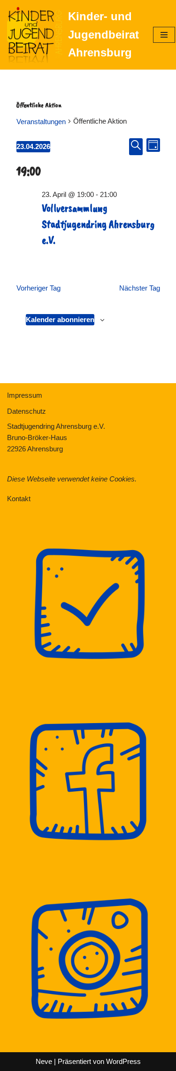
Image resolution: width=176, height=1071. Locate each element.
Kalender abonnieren (60, 319)
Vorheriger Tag (38, 288)
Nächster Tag (139, 288)
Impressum (24, 395)
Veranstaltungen (41, 122)
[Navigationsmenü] (164, 35)
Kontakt (19, 499)
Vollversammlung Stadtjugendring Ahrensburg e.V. (98, 223)
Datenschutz (26, 411)
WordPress (123, 1061)
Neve (44, 1061)
